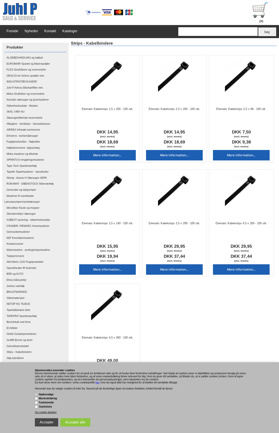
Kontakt (50, 31)
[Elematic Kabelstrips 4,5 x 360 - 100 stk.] (107, 304)
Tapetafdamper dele (18, 310)
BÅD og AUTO (15, 273)
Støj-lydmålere (15, 358)
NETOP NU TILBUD (18, 303)
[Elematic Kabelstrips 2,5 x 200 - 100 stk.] (107, 76)
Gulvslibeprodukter (18, 346)
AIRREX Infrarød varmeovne (23, 129)
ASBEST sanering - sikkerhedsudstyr (28, 219)
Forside (12, 31)
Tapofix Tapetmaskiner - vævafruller (28, 171)
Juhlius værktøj (15, 286)
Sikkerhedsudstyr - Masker (22, 105)
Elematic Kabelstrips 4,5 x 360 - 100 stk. (107, 337)
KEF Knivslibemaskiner (20, 237)
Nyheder (31, 31)
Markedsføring (48, 398)
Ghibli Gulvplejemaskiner (21, 333)
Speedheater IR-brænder (21, 268)
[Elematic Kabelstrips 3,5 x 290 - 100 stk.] (174, 190)
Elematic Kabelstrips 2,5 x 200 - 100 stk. (107, 109)
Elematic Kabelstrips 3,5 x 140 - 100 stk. (107, 223)
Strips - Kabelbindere (19, 352)
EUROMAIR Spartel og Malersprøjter (28, 63)
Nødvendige (46, 394)
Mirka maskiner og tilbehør (22, 153)
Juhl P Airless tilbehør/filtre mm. (25, 87)
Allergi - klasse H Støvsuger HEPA (27, 177)
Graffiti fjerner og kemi (19, 340)
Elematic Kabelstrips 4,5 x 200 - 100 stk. (241, 223)
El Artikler (12, 328)
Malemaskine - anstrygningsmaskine (28, 249)
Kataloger (69, 31)
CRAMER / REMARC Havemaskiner (28, 225)
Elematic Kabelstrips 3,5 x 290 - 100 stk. (174, 223)
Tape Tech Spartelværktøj (22, 165)
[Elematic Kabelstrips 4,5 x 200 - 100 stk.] (241, 190)
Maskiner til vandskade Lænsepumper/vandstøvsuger (22, 199)
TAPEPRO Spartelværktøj (22, 316)
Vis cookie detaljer (46, 412)
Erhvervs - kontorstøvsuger (22, 135)
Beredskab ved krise (19, 321)
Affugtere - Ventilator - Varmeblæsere (28, 123)
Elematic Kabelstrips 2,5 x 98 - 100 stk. (241, 109)
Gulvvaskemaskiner (18, 231)
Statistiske (45, 406)
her (97, 382)
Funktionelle (46, 402)
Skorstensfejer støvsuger (21, 213)
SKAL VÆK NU (16, 111)
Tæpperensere (15, 256)
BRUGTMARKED (17, 291)
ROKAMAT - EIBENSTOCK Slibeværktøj (30, 183)
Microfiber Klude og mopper (23, 207)
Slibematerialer (16, 298)
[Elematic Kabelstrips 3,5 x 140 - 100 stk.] (107, 190)
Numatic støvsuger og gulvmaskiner (28, 99)
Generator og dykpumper (21, 189)
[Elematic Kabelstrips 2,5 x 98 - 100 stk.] (241, 76)
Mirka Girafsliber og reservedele (25, 93)
